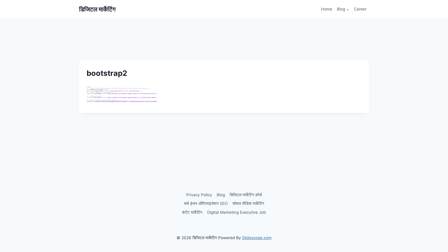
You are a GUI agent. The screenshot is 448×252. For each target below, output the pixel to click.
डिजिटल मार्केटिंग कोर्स (246, 194)
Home (326, 9)
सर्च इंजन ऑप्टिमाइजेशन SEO (206, 203)
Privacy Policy (199, 194)
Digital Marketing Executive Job (236, 212)
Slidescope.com (257, 237)
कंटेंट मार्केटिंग (192, 212)
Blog (221, 194)
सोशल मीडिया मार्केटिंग (248, 203)
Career (360, 9)
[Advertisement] (224, 29)
